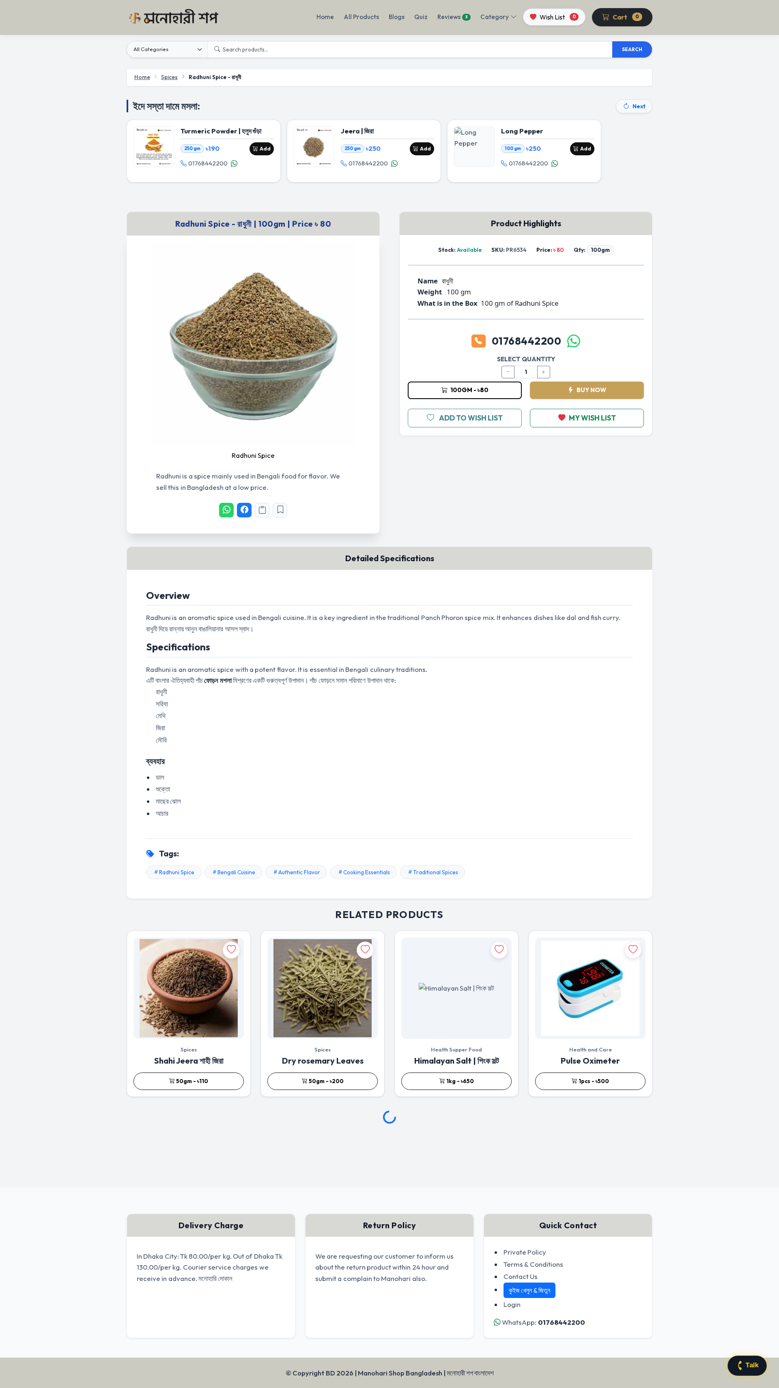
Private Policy (525, 1252)
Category (494, 17)
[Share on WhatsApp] (226, 510)
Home (325, 17)
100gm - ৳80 (468, 390)
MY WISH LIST (592, 418)
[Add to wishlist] (231, 950)
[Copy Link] (262, 510)
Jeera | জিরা (357, 131)
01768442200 (208, 163)
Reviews (452, 17)
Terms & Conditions (533, 1264)
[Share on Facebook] (244, 510)
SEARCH (632, 49)
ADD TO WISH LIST (471, 418)
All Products (361, 17)
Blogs (397, 17)
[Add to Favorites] (280, 510)
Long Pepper (522, 131)
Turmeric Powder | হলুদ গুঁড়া (221, 131)
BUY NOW (590, 390)
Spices (169, 77)
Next (639, 106)
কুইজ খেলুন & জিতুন (529, 1290)
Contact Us (521, 1276)
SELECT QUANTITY (526, 359)
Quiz (421, 17)
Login (512, 1304)
